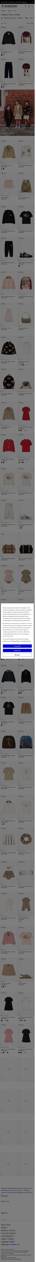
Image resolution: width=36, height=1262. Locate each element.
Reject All (17, 650)
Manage (17, 655)
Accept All (17, 646)
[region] (17, 631)
